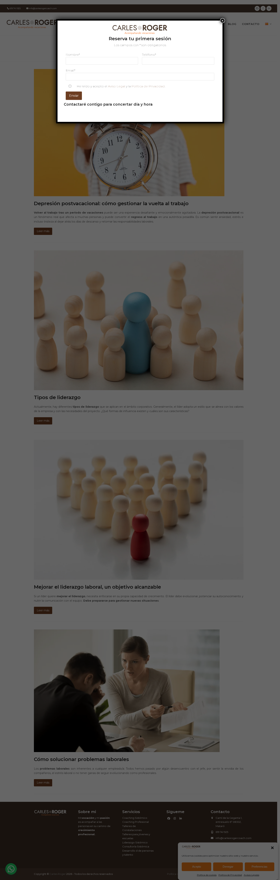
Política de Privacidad (148, 86)
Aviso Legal (116, 86)
